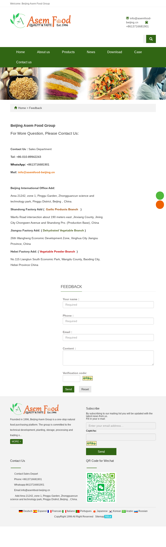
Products (68, 52)
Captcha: (91, 430)
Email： (68, 332)
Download (114, 52)
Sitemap (99, 516)
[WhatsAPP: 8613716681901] (160, 195)
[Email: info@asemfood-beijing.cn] (160, 204)
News (91, 52)
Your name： (71, 299)
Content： (70, 348)
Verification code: (75, 373)
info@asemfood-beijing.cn (35, 490)
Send (68, 389)
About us (43, 52)
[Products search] (151, 39)
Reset (85, 389)
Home (20, 52)
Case (138, 52)
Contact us (24, 62)
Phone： (68, 315)
